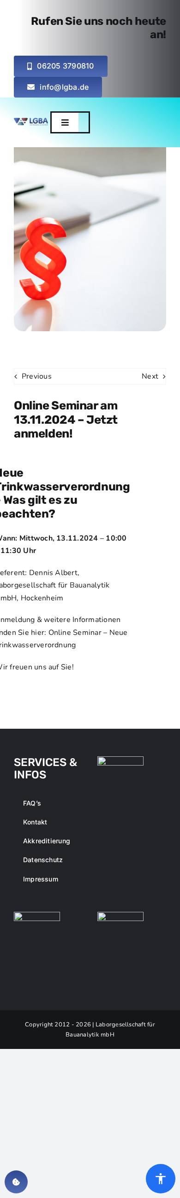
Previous (37, 376)
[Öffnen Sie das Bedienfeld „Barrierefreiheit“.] (160, 1178)
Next (150, 376)
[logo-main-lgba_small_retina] (31, 121)
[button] (65, 122)
